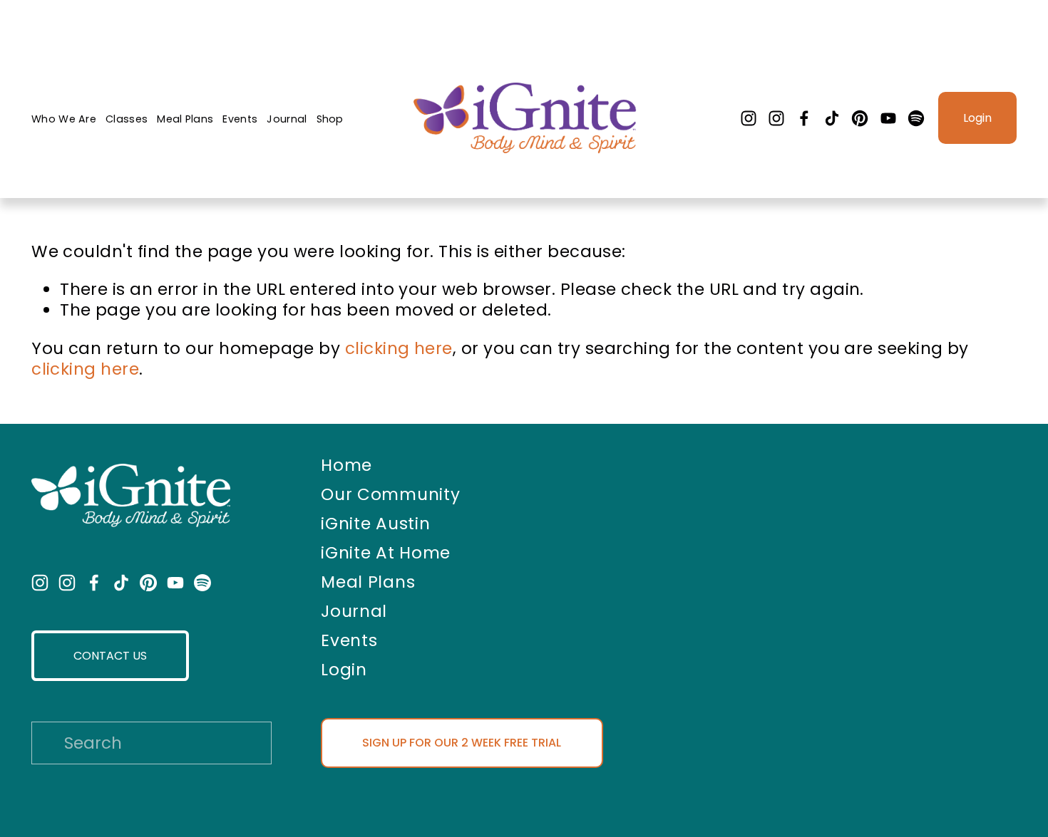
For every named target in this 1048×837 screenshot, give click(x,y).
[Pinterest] (860, 118)
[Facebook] (804, 118)
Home (346, 466)
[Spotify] (916, 118)
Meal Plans (185, 119)
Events (239, 119)
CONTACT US (110, 656)
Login (977, 118)
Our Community (390, 495)
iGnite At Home (386, 553)
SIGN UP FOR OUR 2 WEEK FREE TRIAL (461, 742)
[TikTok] (832, 118)
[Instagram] (748, 118)
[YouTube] (888, 118)
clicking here (399, 348)
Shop (330, 119)
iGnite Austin (375, 524)
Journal (287, 119)
